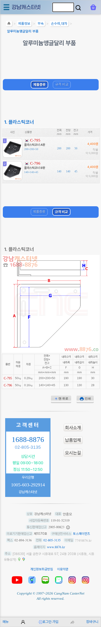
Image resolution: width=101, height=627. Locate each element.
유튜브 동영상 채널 (17, 580)
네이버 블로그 (45, 580)
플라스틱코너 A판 (34, 145)
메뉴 (6, 621)
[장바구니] (93, 7)
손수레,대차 (59, 23)
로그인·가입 (50, 621)
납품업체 (73, 440)
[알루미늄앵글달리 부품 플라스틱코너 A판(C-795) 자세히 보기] (12, 156)
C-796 (35, 163)
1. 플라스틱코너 (19, 122)
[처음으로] (9, 24)
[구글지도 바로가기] (23, 559)
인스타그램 (72, 580)
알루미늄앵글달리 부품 (23, 31)
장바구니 (92, 621)
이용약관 (62, 569)
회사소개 (73, 427)
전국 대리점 (32, 580)
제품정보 (24, 23)
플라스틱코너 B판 (34, 168)
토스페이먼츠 (81, 534)
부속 (41, 23)
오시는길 (73, 453)
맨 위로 (63, 398)
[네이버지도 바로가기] (19, 559)
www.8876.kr (56, 547)
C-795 (35, 140)
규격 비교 (61, 84)
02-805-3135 (28, 447)
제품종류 (39, 84)
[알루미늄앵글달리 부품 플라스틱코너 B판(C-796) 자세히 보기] (12, 179)
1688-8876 (28, 440)
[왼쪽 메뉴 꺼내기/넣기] (6, 7)
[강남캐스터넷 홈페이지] (26, 7)
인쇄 (88, 398)
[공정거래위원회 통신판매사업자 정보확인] (68, 527)
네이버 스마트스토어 (58, 580)
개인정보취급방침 (41, 569)
